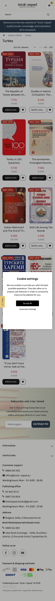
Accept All (27, 303)
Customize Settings (27, 309)
